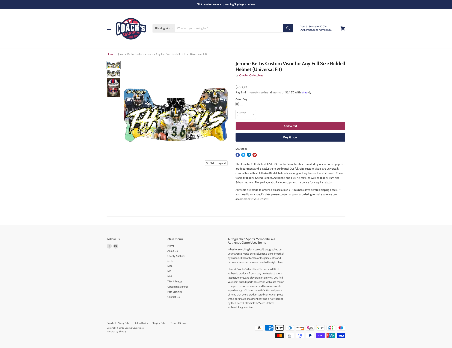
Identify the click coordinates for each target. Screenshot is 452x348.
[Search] (288, 28)
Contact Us (173, 296)
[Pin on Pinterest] (254, 155)
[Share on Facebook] (238, 155)
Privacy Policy (124, 323)
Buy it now (290, 137)
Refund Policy (141, 323)
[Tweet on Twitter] (243, 155)
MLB (170, 261)
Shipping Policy (159, 323)
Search (110, 323)
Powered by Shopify (116, 331)
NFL (169, 271)
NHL (170, 276)
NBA (170, 266)
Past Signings (174, 291)
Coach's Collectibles (251, 75)
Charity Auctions (176, 256)
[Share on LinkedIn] (249, 155)
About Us (172, 250)
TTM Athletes (174, 281)
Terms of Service (179, 323)
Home (110, 54)
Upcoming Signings (177, 286)
